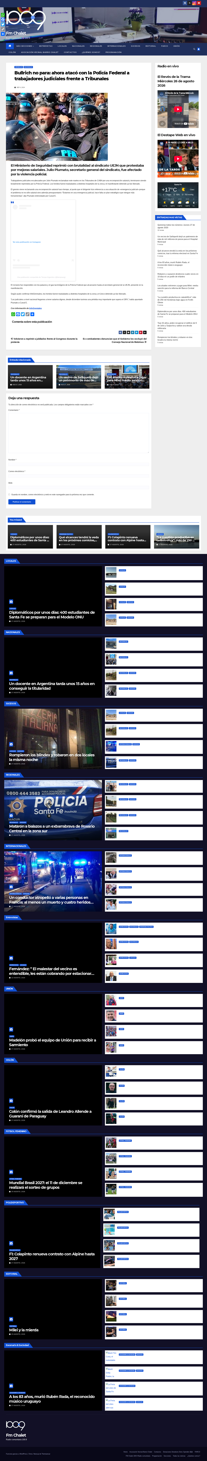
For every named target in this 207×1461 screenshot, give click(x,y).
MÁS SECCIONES (24, 46)
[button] (194, 49)
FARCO (164, 46)
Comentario (14, 410)
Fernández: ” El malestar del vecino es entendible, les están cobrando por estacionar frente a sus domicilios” (50, 973)
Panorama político (66, 534)
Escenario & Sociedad (17, 1392)
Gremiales (18, 67)
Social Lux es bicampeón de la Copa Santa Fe (140, 1160)
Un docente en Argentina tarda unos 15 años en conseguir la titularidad (28, 380)
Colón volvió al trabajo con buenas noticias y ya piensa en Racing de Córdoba (155, 1105)
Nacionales (78, 46)
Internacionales (116, 46)
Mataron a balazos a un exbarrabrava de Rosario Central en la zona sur (152, 764)
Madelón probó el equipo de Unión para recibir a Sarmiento (52, 1042)
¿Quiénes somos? (91, 52)
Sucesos (135, 46)
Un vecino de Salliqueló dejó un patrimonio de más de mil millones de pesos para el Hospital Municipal (178, 239)
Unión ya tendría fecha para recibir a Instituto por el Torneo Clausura (151, 1049)
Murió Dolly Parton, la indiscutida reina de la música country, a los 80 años (154, 1374)
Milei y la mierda (23, 1330)
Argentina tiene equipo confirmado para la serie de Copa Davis (147, 1215)
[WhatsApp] (2, 14)
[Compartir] (2, 34)
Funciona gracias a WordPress (17, 1454)
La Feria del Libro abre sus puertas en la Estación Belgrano (146, 1406)
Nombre (12, 460)
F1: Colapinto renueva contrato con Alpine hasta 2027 (126, 540)
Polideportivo (113, 534)
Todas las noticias (179, 1456)
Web (10, 483)
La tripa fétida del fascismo (132, 1287)
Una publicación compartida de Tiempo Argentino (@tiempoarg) (41, 277)
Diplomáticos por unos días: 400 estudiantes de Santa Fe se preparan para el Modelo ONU (52, 614)
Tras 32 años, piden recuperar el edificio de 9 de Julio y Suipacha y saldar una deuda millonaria (177, 325)
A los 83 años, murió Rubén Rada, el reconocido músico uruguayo (52, 1398)
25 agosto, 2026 (18, 1191)
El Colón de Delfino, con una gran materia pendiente (143, 1120)
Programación (114, 52)
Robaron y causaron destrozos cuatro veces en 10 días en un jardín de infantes (156, 621)
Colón (12, 52)
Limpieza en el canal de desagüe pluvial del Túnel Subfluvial (147, 590)
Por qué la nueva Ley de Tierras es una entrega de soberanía (147, 1318)
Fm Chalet (16, 33)
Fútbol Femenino (15, 1179)
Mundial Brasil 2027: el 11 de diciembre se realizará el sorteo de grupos (45, 1185)
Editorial (151, 46)
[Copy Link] (2, 29)
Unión (176, 46)
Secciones (167, 1456)
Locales (62, 46)
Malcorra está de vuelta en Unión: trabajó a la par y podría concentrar (151, 1017)
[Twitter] (2, 24)
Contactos (70, 52)
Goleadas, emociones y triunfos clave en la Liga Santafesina (147, 1144)
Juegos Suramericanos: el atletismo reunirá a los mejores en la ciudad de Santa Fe (156, 1247)
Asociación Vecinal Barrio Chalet (40, 52)
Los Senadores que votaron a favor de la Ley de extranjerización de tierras (154, 1302)
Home (126, 1452)
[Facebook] (2, 19)
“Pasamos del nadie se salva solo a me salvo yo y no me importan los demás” (155, 930)
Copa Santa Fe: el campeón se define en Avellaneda (143, 1175)
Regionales (96, 46)
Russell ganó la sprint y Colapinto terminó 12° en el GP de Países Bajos (150, 1262)
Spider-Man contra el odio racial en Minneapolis (141, 891)
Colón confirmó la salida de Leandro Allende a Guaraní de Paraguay (50, 1113)
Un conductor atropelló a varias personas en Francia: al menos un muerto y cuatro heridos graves (49, 902)
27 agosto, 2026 (19, 544)
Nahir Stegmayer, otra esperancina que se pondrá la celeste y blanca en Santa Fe (155, 1231)
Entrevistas (46, 46)
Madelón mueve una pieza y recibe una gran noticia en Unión (148, 1002)
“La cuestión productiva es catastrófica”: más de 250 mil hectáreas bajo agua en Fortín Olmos (177, 299)
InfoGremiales (35, 308)
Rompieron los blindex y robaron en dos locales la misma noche (149, 606)
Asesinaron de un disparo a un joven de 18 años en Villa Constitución (151, 788)
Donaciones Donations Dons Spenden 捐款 (178, 1452)
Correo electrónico (16, 471)
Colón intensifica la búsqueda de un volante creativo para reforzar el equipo (155, 1089)
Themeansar (46, 1454)
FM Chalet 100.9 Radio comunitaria (138, 1456)
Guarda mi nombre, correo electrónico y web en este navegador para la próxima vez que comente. (52, 495)
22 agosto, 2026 (18, 978)
